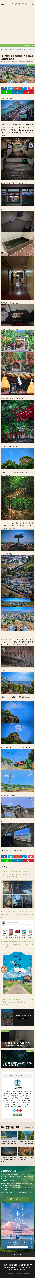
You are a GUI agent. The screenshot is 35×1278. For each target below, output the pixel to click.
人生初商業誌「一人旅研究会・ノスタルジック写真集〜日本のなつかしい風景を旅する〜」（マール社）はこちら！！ (17, 1002)
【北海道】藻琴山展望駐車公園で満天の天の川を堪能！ (8, 1160)
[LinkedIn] (17, 92)
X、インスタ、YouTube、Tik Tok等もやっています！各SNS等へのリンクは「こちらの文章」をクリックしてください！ (17, 874)
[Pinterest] (28, 92)
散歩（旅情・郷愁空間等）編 (17, 49)
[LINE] (6, 92)
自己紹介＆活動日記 (25, 1265)
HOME (5, 49)
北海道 (15, 62)
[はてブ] (24, 88)
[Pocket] (31, 88)
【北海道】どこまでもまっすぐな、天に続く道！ (25, 1142)
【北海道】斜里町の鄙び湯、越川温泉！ (25, 1158)
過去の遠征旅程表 (9, 1267)
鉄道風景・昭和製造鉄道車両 (25, 62)
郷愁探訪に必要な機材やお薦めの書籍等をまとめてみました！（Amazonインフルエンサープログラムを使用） (17, 944)
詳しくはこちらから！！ (17, 1199)
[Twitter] (11, 88)
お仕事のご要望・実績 (10, 1265)
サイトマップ (13, 1269)
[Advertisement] (17, 25)
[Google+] (17, 88)
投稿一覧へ (17, 1115)
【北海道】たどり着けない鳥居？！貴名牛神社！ (8, 1142)
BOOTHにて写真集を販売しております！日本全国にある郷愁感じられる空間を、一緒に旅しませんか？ (17, 914)
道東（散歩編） (7, 62)
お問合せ (23, 1269)
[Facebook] (4, 88)
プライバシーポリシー (24, 1267)
